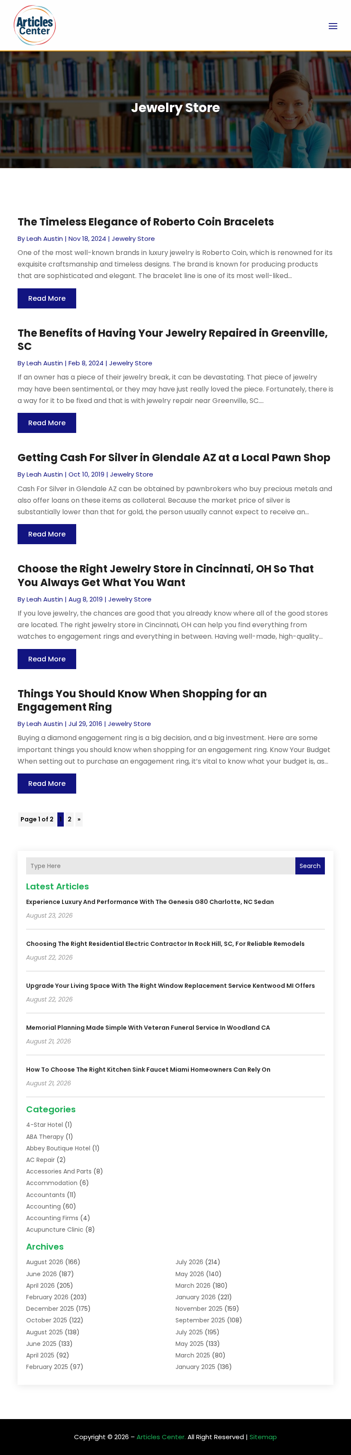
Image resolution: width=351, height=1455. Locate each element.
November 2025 (199, 1308)
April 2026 (40, 1285)
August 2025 (44, 1332)
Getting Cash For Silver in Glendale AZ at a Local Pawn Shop (174, 457)
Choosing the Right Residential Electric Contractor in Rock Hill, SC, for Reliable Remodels (165, 943)
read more (46, 298)
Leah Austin (45, 238)
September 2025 (200, 1320)
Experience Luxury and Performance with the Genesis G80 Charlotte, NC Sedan (150, 902)
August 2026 (44, 1262)
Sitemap (263, 1436)
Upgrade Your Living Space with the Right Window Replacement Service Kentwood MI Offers (170, 985)
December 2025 (50, 1308)
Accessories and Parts (59, 1171)
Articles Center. (161, 1436)
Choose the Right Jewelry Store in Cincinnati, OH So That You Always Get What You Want (166, 575)
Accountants (45, 1195)
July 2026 (189, 1262)
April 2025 (40, 1355)
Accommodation (51, 1183)
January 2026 (196, 1297)
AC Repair (40, 1160)
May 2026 (190, 1274)
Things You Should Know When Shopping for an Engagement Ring (142, 700)
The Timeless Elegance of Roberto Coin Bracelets (146, 222)
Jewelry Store (133, 238)
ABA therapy (45, 1136)
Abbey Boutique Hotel (58, 1148)
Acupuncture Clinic (54, 1229)
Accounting (43, 1206)
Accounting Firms (52, 1218)
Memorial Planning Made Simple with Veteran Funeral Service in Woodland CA (148, 1027)
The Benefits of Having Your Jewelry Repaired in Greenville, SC (173, 339)
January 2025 (195, 1367)
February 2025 (47, 1367)
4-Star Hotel (44, 1124)
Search (310, 866)
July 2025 (189, 1332)
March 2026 (193, 1285)
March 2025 (193, 1355)
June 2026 (41, 1274)
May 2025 (190, 1343)
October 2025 (46, 1320)
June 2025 (41, 1343)
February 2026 (47, 1297)
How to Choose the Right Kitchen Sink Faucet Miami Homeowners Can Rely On (148, 1069)
